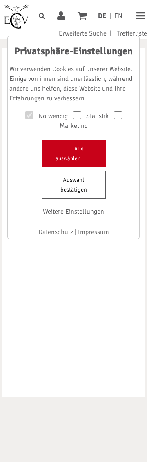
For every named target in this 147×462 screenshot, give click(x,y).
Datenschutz (55, 232)
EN (118, 16)
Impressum (93, 232)
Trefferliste (132, 33)
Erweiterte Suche (83, 33)
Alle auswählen (70, 153)
